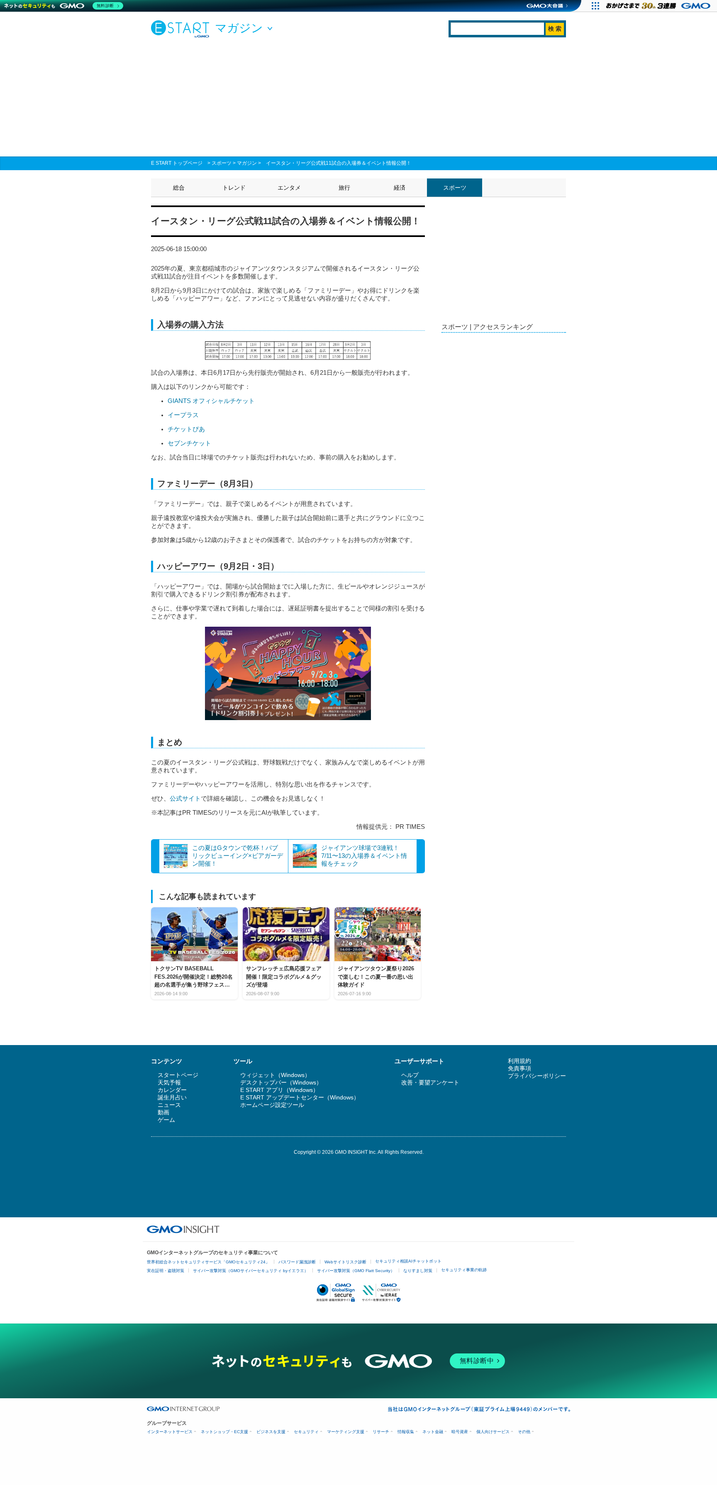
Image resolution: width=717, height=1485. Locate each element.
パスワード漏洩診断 (297, 1262)
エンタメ (289, 187)
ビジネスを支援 (270, 1431)
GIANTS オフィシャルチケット (211, 400)
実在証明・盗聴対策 (165, 1270)
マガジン (247, 163)
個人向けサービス (493, 1431)
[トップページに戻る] (182, 28)
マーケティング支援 (345, 1431)
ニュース (169, 1105)
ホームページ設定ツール (272, 1105)
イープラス (183, 414)
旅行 (344, 187)
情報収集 (406, 1431)
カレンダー (172, 1090)
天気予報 (169, 1082)
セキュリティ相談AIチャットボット (408, 1261)
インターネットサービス (170, 1431)
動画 (163, 1112)
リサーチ (381, 1431)
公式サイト (185, 798)
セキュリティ (306, 1431)
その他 (524, 1431)
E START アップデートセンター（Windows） (299, 1097)
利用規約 (519, 1061)
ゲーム (166, 1119)
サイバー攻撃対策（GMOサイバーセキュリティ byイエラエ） (250, 1270)
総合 (179, 187)
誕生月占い (172, 1097)
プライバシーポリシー (537, 1075)
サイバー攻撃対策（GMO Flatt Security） (356, 1270)
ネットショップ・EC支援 (224, 1431)
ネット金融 (432, 1431)
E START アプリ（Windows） (279, 1090)
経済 (399, 187)
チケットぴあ (186, 428)
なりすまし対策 (417, 1270)
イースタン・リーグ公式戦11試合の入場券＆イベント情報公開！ (338, 163)
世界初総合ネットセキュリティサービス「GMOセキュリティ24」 (208, 1262)
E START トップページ (176, 163)
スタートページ (178, 1075)
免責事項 (519, 1068)
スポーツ (222, 163)
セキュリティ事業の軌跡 (464, 1270)
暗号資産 (459, 1431)
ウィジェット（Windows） (275, 1075)
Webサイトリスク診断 (345, 1262)
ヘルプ (410, 1075)
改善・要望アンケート (430, 1082)
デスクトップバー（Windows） (281, 1082)
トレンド (234, 187)
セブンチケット (189, 443)
